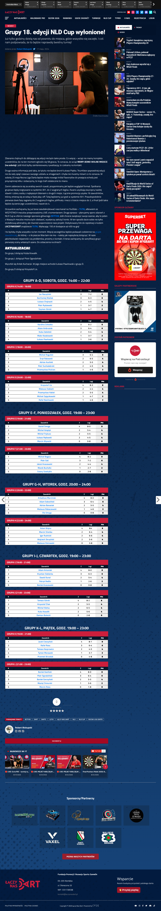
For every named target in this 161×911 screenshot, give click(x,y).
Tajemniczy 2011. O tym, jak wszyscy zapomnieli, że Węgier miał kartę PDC (139, 90)
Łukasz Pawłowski (45, 339)
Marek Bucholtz (44, 467)
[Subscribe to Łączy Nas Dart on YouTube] (98, 751)
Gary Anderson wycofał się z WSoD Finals (138, 65)
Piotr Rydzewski (45, 305)
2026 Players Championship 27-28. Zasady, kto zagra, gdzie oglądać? (140, 78)
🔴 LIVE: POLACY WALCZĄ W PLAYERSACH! (43, 772)
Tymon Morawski (45, 652)
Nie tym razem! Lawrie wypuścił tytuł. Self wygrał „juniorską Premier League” (140, 162)
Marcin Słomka (45, 531)
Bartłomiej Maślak (45, 297)
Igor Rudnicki (45, 535)
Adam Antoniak (45, 570)
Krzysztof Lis (46, 385)
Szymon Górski (45, 309)
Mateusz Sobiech (46, 388)
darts (43, 719)
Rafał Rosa (45, 645)
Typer (118, 18)
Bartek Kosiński (45, 671)
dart (36, 719)
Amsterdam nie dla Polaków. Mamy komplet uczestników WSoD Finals (138, 102)
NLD (74, 719)
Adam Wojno (45, 528)
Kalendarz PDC (37, 18)
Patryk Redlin (45, 581)
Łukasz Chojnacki (45, 301)
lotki (51, 719)
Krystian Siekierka (45, 573)
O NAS (127, 18)
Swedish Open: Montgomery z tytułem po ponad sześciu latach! (140, 173)
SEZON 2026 (53, 18)
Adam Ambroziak (45, 328)
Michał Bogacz (44, 456)
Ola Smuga (47, 512)
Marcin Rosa (44, 686)
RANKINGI (67, 18)
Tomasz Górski (43, 600)
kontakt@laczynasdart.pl (68, 894)
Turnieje (96, 18)
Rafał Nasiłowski (46, 399)
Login (151, 18)
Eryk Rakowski (46, 358)
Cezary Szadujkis (44, 471)
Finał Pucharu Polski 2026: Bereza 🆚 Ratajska (95, 772)
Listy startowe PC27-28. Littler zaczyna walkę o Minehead (139, 149)
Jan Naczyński (45, 294)
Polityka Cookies (31, 905)
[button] (7, 766)
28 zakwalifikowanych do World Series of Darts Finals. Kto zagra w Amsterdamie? (140, 198)
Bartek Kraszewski (45, 585)
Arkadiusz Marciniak (47, 497)
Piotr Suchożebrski (46, 365)
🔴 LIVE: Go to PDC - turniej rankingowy (17, 772)
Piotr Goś (45, 460)
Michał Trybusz (44, 433)
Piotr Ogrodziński (44, 675)
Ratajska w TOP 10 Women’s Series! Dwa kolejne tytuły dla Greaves (139, 126)
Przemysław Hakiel (46, 392)
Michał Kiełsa (44, 607)
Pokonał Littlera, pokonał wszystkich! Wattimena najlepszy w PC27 (140, 55)
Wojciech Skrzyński (45, 539)
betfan (28, 719)
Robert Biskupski (24, 48)
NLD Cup (107, 18)
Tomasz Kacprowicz (45, 649)
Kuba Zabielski (45, 331)
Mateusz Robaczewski (46, 509)
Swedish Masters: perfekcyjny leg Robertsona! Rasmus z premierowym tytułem (141, 138)
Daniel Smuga (44, 426)
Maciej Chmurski (45, 683)
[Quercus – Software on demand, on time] (96, 906)
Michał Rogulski (46, 354)
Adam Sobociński (46, 501)
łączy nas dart (63, 719)
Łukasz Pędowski (44, 437)
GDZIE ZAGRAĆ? (82, 18)
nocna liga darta (95, 719)
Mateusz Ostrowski (45, 543)
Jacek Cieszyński (45, 641)
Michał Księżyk (44, 430)
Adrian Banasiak (47, 505)
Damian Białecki (44, 615)
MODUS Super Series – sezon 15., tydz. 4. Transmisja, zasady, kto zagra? (141, 114)
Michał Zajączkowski (46, 396)
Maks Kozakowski (45, 335)
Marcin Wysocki (44, 441)
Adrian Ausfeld (46, 362)
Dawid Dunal (45, 577)
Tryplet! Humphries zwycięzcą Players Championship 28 (139, 41)
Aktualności (20, 18)
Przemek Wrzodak (45, 656)
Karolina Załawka (45, 324)
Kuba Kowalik (43, 611)
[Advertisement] (56, 138)
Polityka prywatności (14, 905)
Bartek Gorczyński (45, 679)
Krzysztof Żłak (43, 604)
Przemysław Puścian (46, 369)
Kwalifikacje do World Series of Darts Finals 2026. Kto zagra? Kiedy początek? (139, 186)
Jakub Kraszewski (44, 464)
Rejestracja (140, 18)
